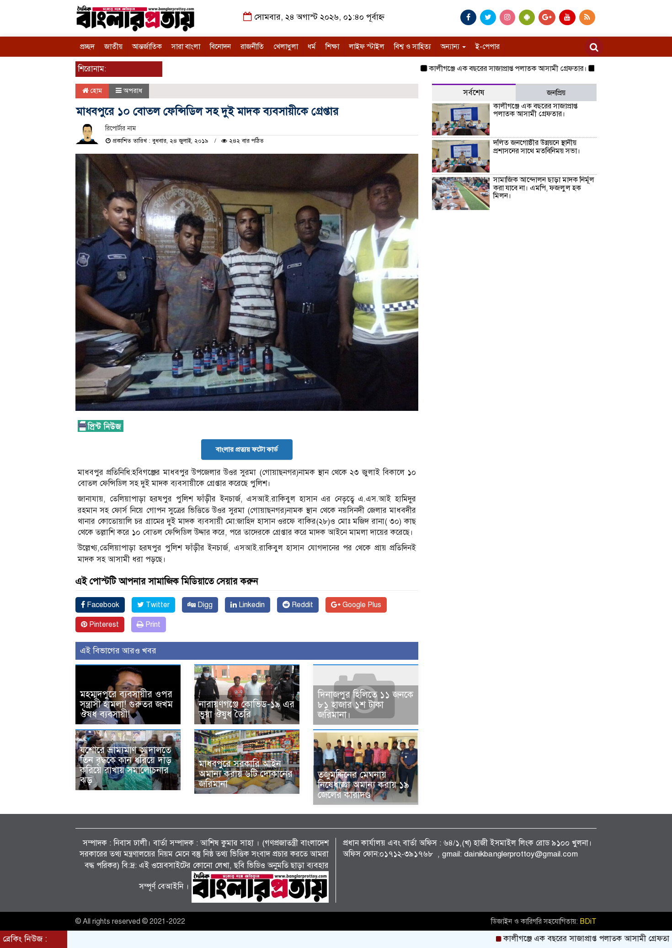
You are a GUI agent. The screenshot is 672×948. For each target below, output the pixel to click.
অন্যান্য (451, 46)
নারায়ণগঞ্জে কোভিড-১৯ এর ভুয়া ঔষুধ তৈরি (246, 709)
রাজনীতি (252, 46)
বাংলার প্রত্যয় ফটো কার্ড (247, 449)
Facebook (102, 604)
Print (152, 624)
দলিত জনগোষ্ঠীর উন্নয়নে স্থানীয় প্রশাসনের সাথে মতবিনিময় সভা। (536, 147)
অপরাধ (132, 90)
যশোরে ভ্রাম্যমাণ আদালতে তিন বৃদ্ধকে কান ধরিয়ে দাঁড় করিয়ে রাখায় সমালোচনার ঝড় (125, 765)
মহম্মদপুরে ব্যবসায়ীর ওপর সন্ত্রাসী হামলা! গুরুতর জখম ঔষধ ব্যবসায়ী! (126, 704)
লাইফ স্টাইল (366, 46)
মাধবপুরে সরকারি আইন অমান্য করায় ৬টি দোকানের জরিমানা (246, 774)
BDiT (588, 921)
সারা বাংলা (185, 46)
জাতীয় (113, 46)
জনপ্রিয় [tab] (556, 92)
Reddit (301, 604)
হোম (95, 90)
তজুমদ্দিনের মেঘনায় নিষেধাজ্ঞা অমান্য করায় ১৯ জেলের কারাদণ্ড (363, 785)
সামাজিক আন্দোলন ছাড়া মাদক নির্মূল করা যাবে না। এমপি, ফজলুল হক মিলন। (543, 187)
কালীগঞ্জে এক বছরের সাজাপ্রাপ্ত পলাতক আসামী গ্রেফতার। (481, 68)
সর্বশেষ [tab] (474, 92)
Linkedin (251, 604)
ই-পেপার (487, 46)
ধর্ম (312, 46)
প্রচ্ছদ (87, 46)
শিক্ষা (332, 46)
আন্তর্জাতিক (147, 46)
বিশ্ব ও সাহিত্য (412, 46)
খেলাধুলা (285, 46)
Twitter (157, 604)
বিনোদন (220, 46)
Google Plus (361, 604)
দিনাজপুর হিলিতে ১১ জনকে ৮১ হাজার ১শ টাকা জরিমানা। (365, 705)
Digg (204, 604)
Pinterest (103, 624)
